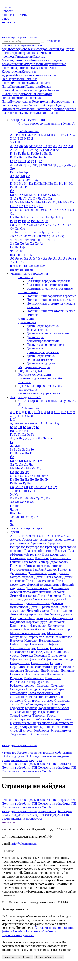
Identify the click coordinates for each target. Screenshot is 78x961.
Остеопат (40, 655)
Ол (37, 209)
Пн (41, 217)
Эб (12, 258)
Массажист (50, 637)
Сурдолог (17, 708)
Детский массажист (24, 592)
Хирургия (28, 112)
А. (11, 146)
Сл (40, 224)
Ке (21, 194)
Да (21, 165)
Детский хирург (61, 610)
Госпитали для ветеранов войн (40, 378)
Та (12, 232)
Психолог (17, 674)
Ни (26, 206)
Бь (37, 427)
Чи (21, 251)
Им (50, 183)
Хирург (15, 727)
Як (12, 269)
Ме (22, 202)
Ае (40, 146)
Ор (57, 209)
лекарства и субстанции (55, 752)
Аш (52, 150)
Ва (16, 157)
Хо (37, 243)
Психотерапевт (35, 674)
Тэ (57, 232)
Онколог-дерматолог (40, 652)
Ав (26, 146)
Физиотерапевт (21, 719)
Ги (20, 161)
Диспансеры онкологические (47, 344)
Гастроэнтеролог (22, 558)
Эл (45, 258)
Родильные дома (30, 371)
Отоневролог (57, 655)
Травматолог (50, 712)
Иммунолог (18, 618)
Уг (16, 236)
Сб (17, 224)
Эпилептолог (39, 734)
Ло (30, 198)
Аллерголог (30, 539)
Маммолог (54, 633)
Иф (22, 187)
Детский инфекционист (44, 584)
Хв (17, 243)
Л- (11, 198)
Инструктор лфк (39, 618)
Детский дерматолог (39, 580)
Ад (35, 146)
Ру (33, 221)
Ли (25, 198)
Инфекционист (62, 618)
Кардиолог (17, 622)
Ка (12, 194)
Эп (60, 258)
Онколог (43, 648)
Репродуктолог (39, 682)
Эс (70, 258)
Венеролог (17, 547)
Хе (22, 243)
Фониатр (53, 719)
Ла (16, 198)
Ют (42, 266)
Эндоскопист (19, 734)
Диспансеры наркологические (48, 333)
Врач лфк (51, 547)
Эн (55, 258)
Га (11, 161)
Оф (72, 209)
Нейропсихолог (50, 640)
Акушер (15, 539)
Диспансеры (27, 322)
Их (27, 187)
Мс (49, 202)
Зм (28, 180)
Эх (22, 262)
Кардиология (22, 68)
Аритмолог (39, 543)
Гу (36, 161)
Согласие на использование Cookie (26, 771)
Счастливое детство (48, 109)
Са (12, 224)
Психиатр (68, 670)
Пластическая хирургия (30, 90)
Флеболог (39, 719)
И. (11, 183)
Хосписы (24, 382)
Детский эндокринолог (26, 614)
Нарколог (17, 640)
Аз (45, 146)
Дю (12, 168)
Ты (52, 232)
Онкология (21, 83)
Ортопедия (17, 86)
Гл (24, 161)
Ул (29, 236)
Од (22, 209)
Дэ (74, 165)
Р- (11, 221)
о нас (5, 18)
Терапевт (31, 708)
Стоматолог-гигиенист (44, 693)
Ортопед (27, 655)
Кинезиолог (56, 622)
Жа (12, 176)
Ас (27, 150)
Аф (42, 150)
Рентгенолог (19, 682)
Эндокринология (47, 112)
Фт (48, 239)
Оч (47, 475)
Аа (16, 146)
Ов (17, 209)
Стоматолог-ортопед (38, 700)
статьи (6, 7)
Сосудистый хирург (24, 689)
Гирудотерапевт (21, 569)
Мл (33, 202)
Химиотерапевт (61, 723)
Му (55, 202)
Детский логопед (38, 588)
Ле (20, 198)
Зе (19, 180)
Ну (36, 206)
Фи (22, 239)
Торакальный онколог (53, 708)
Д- (11, 165)
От (67, 209)
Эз (30, 258)
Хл (32, 243)
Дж (39, 165)
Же (17, 176)
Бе (19, 153)
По (47, 217)
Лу (35, 198)
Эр (65, 258)
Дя (50, 438)
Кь (54, 194)
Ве (25, 157)
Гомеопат (64, 569)
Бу (41, 153)
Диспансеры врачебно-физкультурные (43, 327)
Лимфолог (56, 629)
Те (24, 232)
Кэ (58, 194)
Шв (18, 254)
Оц (12, 213)
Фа (12, 239)
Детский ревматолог (43, 607)
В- (11, 157)
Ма (17, 202)
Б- (11, 153)
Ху (41, 243)
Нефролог (55, 644)
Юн (30, 266)
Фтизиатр (67, 719)
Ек (16, 172)
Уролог (52, 715)
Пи (26, 217)
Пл (36, 217)
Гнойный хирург (45, 569)
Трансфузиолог (21, 715)
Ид (31, 183)
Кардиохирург (36, 622)
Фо (32, 239)
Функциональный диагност (30, 723)
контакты (8, 22)
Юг (18, 266)
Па (12, 217)
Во (35, 157)
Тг (20, 232)
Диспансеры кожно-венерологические (41, 357)
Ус (52, 236)
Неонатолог (38, 644)
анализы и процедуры (26, 760)
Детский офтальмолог (37, 599)
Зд (19, 449)
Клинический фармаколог (28, 625)
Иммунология (33, 64)
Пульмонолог (56, 674)
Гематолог (42, 558)
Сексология (35, 105)
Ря (46, 221)
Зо (32, 180)
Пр (52, 217)
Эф (17, 262)
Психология (10, 97)
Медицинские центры (34, 367)
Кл (31, 194)
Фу (53, 239)
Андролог (47, 539)
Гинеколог (17, 565)
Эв (17, 258)
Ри (24, 221)
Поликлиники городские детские (50, 299)
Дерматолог (18, 573)
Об (12, 209)
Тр (43, 232)
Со (55, 224)
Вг (20, 157)
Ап (17, 150)
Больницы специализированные (50, 288)
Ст (70, 224)
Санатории (26, 318)
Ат (32, 150)
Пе (17, 217)
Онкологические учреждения (39, 393)
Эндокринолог (61, 730)
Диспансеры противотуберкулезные (43, 350)
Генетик (15, 562)
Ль (40, 198)
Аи (50, 146)
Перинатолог (19, 667)
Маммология (23, 75)
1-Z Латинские (28, 131)
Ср (65, 224)
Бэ (50, 153)
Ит (17, 187)
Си (31, 224)
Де (35, 165)
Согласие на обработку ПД (57, 767)
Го (28, 161)
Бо (33, 153)
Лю (44, 198)
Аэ (58, 150)
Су (12, 228)
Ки (26, 194)
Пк (31, 217)
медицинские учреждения (50, 756)
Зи (24, 180)
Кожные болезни (44, 68)
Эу (12, 262)
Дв (25, 165)
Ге (15, 161)
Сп (60, 224)
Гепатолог (29, 562)
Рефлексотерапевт (23, 685)
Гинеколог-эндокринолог (44, 565)
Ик (40, 183)
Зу (36, 180)
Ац (47, 150)
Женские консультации (34, 374)
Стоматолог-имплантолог (28, 697)
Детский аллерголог (42, 573)
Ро (28, 221)
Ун (39, 236)
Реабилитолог (34, 678)
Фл (27, 239)
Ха (12, 243)
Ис (12, 187)
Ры (37, 221)
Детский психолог (37, 603)
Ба (15, 153)
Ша (12, 254)
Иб (16, 183)
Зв (15, 180)
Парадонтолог (20, 663)
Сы (17, 228)
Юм (24, 266)
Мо (44, 202)
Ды (69, 165)
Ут (57, 236)
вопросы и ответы (14, 14)
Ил (45, 183)
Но (31, 206)
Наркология (15, 79)
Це (12, 247)
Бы (46, 153)
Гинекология (24, 56)
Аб (21, 146)
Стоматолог (18, 693)
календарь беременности (19, 37)
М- (12, 202)
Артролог (54, 543)
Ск (36, 224)
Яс (31, 269)
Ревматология (42, 101)
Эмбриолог (42, 730)
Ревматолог (53, 678)
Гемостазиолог (60, 558)
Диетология (21, 60)
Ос (62, 209)
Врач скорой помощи (39, 550)
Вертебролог (35, 547)
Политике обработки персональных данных (29, 933)
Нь (41, 206)
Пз (21, 217)
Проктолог (32, 670)
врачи (6, 760)
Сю (22, 228)
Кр (40, 194)
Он (47, 209)
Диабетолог (52, 614)
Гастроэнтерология (21, 53)
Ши (24, 254)
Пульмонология (21, 101)
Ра (15, 221)
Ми (27, 202)
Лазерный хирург (35, 629)
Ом (42, 209)
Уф (62, 236)
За (11, 180)
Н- (12, 206)
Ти (29, 232)
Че (16, 251)
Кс (45, 194)
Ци (17, 247)
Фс (43, 239)
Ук (25, 236)
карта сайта (67, 800)
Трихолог (39, 715)
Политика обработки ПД (19, 767)
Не (21, 206)
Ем (21, 172)
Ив (21, 183)
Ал (65, 146)
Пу (61, 217)
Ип (66, 183)
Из (36, 183)
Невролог (31, 640)
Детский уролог (38, 610)
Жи (22, 176)
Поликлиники (28, 292)
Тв (16, 232)
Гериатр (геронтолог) (52, 562)
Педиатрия (33, 86)
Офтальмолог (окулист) (26, 659)
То (39, 232)
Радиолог (16, 678)
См (45, 224)
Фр (38, 239)
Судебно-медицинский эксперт (43, 704)
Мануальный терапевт (26, 637)
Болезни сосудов (35, 49)
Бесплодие (16, 49)
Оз (27, 209)
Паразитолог (40, 663)
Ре (19, 221)
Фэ (48, 498)
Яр (27, 269)
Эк (40, 258)
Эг (21, 258)
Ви (30, 157)
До (55, 165)
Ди (45, 165)
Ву (45, 157)
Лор (67, 629)
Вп (40, 157)
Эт (74, 258)
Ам (70, 146)
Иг (26, 183)
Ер (26, 172)
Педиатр (56, 663)
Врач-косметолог (54, 554)
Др (59, 165)
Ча (12, 251)
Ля (50, 198)
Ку (49, 194)
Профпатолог (50, 670)
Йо (12, 191)
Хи (27, 243)
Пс (56, 217)
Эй (35, 258)
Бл (28, 153)
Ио (61, 183)
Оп (52, 209)
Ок (32, 209)
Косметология (12, 71)
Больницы (25, 277)
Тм (34, 232)
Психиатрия (43, 94)
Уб (12, 236)
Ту (47, 232)
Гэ (40, 161)
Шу (29, 254)
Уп (44, 236)
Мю (66, 202)
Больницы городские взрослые (49, 281)
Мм (38, 202)
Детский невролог (52, 592)
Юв (12, 266)
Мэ (60, 202)
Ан (12, 150)
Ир (71, 183)
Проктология (25, 94)
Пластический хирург (45, 667)
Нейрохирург (19, 644)
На (16, 206)
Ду (64, 165)
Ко (35, 194)
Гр (32, 161)
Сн (50, 224)
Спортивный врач (52, 689)
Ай (55, 146)
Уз (20, 236)
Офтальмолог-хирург (59, 659)
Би (24, 153)
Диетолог (68, 614)
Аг (31, 146)
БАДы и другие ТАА (17, 756)
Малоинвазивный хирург (28, 633)
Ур (48, 236)
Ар (22, 150)
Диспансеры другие (41, 363)
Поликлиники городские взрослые (51, 296)
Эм (50, 258)
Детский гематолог (48, 577)
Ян (22, 269)
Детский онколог (49, 595)
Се (26, 224)
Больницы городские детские (47, 284)
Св (21, 224)
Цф (22, 247)
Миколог (65, 637)
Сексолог (43, 685)
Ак (60, 146)
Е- (11, 442)
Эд (26, 258)
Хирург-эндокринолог (38, 727)
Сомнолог (58, 685)
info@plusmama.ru (24, 843)
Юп (36, 266)
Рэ (42, 221)
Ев (12, 172)
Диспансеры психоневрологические (43, 339)
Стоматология (24, 109)
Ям (17, 269)
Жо (28, 176)
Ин (56, 183)
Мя (71, 202)
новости (7, 11)
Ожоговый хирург (23, 648)
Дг (30, 165)
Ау (37, 150)
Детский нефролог (23, 595)
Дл (50, 165)
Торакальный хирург (25, 712)
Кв (17, 194)
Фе (17, 239)
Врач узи (61, 550)
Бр (37, 153)
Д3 (16, 165)
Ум (34, 236)
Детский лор (60, 588)
